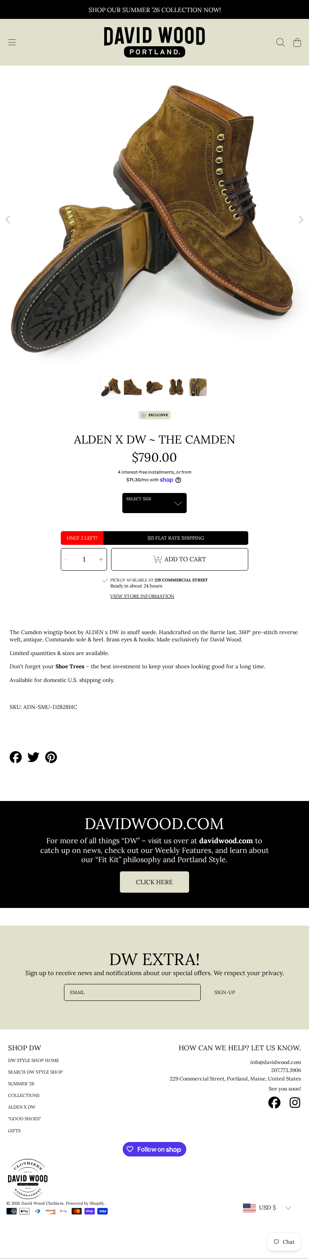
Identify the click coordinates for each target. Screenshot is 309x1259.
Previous (8, 220)
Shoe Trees (70, 666)
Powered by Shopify (85, 1203)
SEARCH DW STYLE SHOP (35, 1072)
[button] (11, 42)
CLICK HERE (154, 882)
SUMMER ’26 (21, 1083)
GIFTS (14, 1131)
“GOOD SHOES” (24, 1118)
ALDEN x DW (21, 1107)
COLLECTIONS (23, 1095)
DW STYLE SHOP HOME (33, 1060)
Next (300, 220)
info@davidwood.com (275, 1062)
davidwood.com (227, 840)
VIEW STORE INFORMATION (142, 596)
